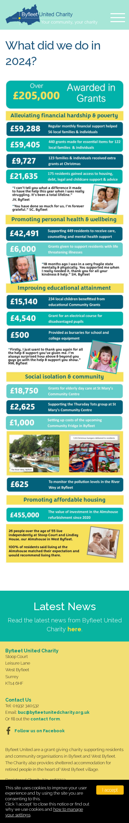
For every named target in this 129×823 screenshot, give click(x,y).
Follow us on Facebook (39, 730)
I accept (110, 790)
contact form (45, 718)
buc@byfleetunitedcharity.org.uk (53, 712)
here (74, 629)
